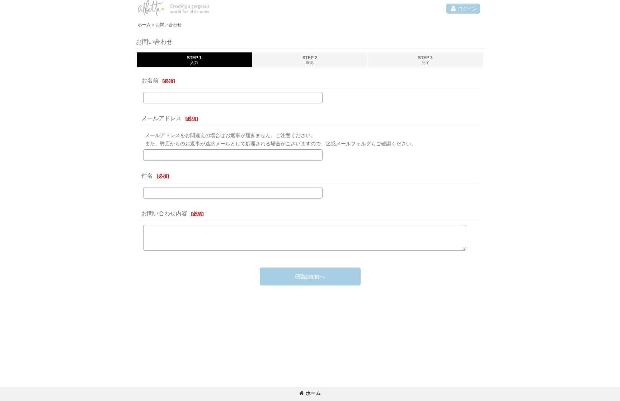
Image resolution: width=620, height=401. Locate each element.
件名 (147, 175)
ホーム (313, 393)
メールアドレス (161, 118)
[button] (463, 9)
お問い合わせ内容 (164, 213)
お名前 (150, 80)
